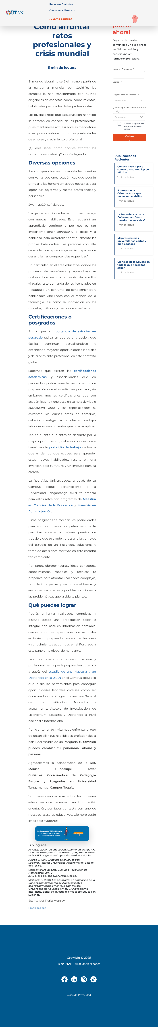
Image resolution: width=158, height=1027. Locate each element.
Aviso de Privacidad (79, 995)
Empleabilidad (37, 907)
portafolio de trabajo (65, 447)
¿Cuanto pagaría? (60, 18)
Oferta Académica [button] (61, 10)
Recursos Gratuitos (61, 4)
